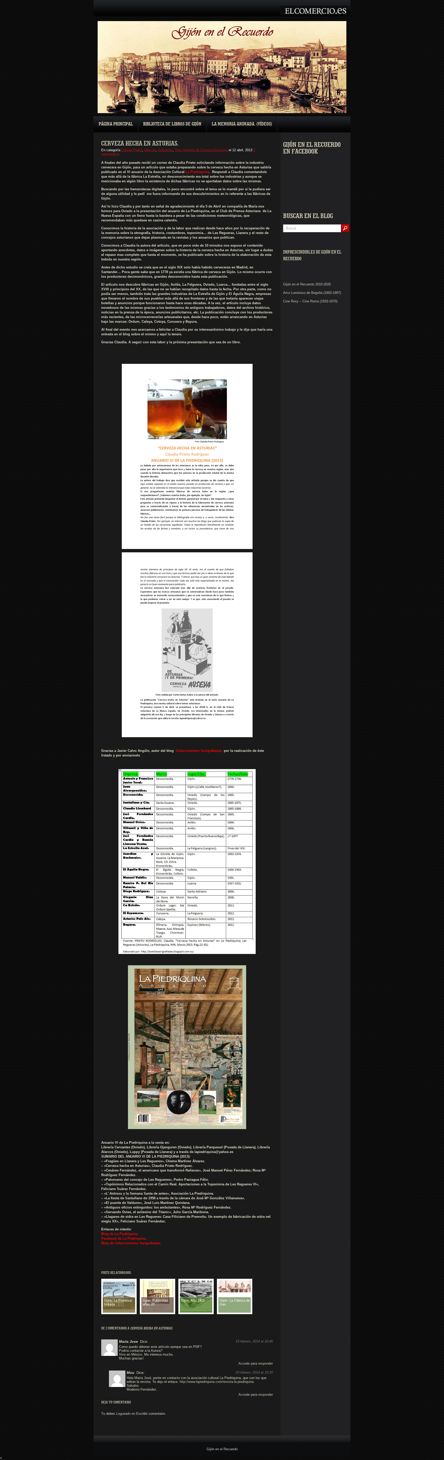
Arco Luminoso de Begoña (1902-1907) (312, 293)
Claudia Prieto (131, 150)
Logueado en (125, 1414)
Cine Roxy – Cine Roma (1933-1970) (310, 301)
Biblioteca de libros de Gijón (172, 124)
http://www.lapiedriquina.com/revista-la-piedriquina (217, 1382)
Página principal (116, 124)
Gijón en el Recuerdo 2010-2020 (307, 284)
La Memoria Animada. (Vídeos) (242, 124)
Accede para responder (255, 1363)
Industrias (165, 150)
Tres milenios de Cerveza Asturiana (201, 150)
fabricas (150, 150)
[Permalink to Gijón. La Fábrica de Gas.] (234, 1291)
